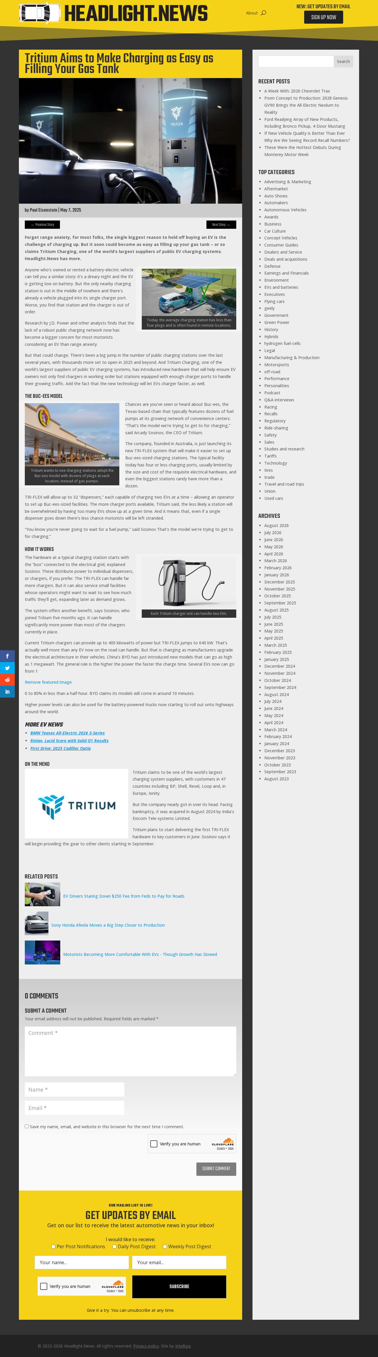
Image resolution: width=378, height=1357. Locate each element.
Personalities (276, 385)
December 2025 (279, 582)
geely (269, 308)
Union (270, 491)
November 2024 (279, 673)
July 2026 (272, 532)
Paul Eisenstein (43, 210)
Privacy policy (146, 1346)
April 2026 (273, 554)
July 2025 (272, 617)
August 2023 (276, 779)
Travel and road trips (284, 484)
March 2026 (275, 560)
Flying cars (274, 301)
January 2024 (276, 743)
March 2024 (275, 729)
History (271, 329)
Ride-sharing (276, 428)
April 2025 (273, 638)
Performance (276, 378)
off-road (272, 371)
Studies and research (284, 449)
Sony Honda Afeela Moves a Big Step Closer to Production (108, 925)
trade (269, 477)
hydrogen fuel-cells (282, 343)
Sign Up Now (323, 17)
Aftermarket (276, 189)
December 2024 (279, 666)
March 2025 (275, 645)
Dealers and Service (283, 252)
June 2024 (273, 708)
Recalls (271, 413)
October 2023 (277, 765)
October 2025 (277, 596)
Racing (270, 407)
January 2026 (276, 575)
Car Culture (275, 231)
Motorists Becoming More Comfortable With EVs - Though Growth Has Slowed (140, 954)
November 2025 (279, 589)
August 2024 (276, 694)
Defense (272, 266)
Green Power (276, 322)
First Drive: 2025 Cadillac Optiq (60, 748)
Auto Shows (276, 196)
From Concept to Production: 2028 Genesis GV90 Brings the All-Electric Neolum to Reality (306, 105)
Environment (276, 280)
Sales (269, 442)
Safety (270, 435)
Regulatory (275, 421)
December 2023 (279, 750)
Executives (274, 294)
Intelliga (182, 1346)
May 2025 (273, 631)
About (252, 13)
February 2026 (278, 567)
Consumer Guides (281, 245)
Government (276, 315)
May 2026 (273, 546)
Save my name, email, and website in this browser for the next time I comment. (107, 1126)
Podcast (272, 392)
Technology (275, 463)
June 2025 (273, 624)
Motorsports (276, 364)
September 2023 (280, 771)
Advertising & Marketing (287, 181)
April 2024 (273, 722)
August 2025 (276, 610)
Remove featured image (48, 682)
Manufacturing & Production (292, 357)
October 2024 (277, 680)
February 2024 (278, 736)
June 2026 (273, 539)
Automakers (276, 202)
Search (343, 61)
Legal (269, 350)
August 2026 (276, 525)
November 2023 (279, 758)
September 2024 (280, 687)
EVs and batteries (281, 287)
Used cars (273, 498)
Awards (271, 217)
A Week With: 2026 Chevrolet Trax (297, 91)
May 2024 (273, 715)
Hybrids (271, 336)
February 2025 (278, 652)
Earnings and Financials (286, 273)
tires (268, 470)
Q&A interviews (279, 400)
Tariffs (270, 456)
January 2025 (276, 659)
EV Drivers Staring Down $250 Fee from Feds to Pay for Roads (124, 896)
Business (272, 224)
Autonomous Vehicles (285, 210)
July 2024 (272, 701)
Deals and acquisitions (285, 259)
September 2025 (280, 603)
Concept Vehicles (280, 238)
